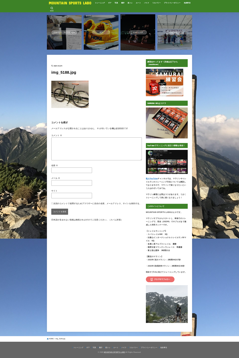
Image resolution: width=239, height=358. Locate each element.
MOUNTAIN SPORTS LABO (70, 2)
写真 (116, 3)
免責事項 (187, 3)
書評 (123, 3)
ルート (138, 3)
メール (55, 178)
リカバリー (156, 3)
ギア (110, 3)
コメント (56, 135)
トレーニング (100, 3)
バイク (146, 3)
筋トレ (130, 3)
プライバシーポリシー (172, 3)
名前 (54, 165)
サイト (54, 191)
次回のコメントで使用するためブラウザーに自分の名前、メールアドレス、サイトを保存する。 (97, 203)
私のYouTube (152, 179)
